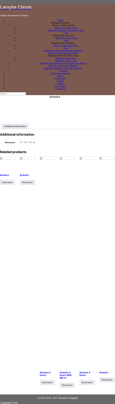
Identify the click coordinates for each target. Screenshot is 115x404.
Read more (7, 182)
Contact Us (60, 88)
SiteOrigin (6, 402)
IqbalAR (74, 398)
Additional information (15, 126)
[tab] (15, 126)
